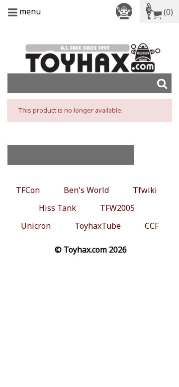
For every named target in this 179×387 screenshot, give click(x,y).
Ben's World (86, 190)
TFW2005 (117, 207)
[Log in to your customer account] (126, 10)
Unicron (36, 225)
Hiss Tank (57, 207)
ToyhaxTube (98, 225)
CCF (152, 225)
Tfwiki (145, 190)
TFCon (28, 190)
